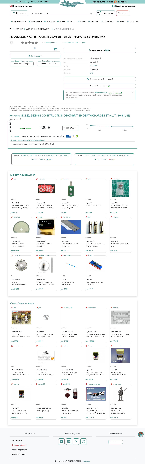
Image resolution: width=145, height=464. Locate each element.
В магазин (70, 128)
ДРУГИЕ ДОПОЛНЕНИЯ (64, 29)
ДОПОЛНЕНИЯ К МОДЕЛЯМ (38, 29)
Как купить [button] (15, 119)
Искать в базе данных (98, 86)
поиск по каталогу (39, 13)
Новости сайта (19, 454)
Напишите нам (115, 442)
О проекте (17, 440)
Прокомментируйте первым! (101, 79)
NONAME (94, 66)
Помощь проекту (19, 445)
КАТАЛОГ (19, 29)
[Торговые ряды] (141, 434)
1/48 (91, 73)
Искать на (41, 157)
